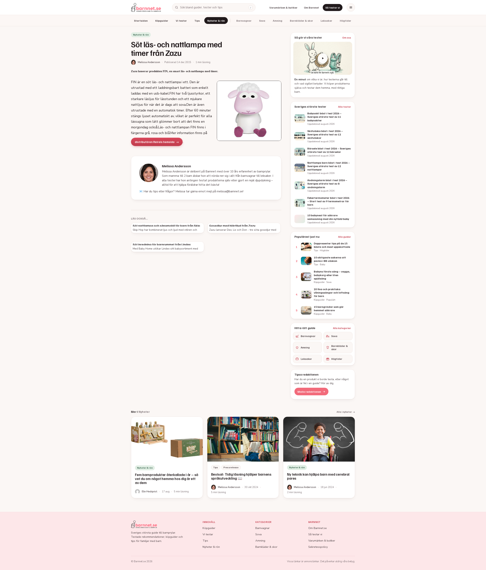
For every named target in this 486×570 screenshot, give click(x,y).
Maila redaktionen (309, 391)
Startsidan (141, 20)
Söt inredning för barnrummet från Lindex (162, 244)
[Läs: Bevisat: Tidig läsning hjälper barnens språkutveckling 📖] (243, 457)
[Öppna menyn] (351, 7)
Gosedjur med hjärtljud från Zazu (232, 225)
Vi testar (181, 20)
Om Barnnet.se (317, 528)
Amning (277, 20)
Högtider (345, 20)
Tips (197, 20)
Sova (262, 20)
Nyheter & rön (216, 20)
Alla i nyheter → (346, 411)
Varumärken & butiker (283, 7)
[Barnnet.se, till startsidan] (146, 7)
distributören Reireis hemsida (154, 142)
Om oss (346, 37)
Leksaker (326, 20)
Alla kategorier (342, 328)
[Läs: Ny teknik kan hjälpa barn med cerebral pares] (319, 457)
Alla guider (344, 236)
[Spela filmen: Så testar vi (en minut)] (322, 58)
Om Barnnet (311, 7)
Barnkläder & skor (301, 20)
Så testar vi (332, 7)
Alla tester (344, 106)
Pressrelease (231, 467)
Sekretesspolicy (318, 547)
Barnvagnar (244, 20)
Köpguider (161, 20)
